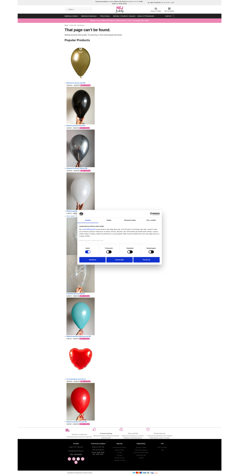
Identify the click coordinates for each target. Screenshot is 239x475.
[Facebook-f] (76, 462)
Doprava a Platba (156, 11)
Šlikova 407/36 (98, 447)
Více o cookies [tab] (151, 220)
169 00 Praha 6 (98, 450)
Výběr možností (85, 85)
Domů (66, 25)
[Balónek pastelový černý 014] (120, 105)
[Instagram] (82, 459)
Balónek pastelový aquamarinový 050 (78, 336)
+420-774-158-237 (76, 447)
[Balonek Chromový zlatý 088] (120, 63)
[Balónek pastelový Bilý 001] (120, 191)
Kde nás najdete (169, 11)
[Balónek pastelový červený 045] (120, 402)
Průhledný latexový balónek (75, 293)
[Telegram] (78, 459)
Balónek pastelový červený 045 (76, 422)
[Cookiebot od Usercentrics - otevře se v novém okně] (151, 213)
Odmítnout (92, 259)
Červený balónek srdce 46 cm (76, 379)
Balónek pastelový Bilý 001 (75, 211)
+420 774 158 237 (155, 2)
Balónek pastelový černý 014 (75, 125)
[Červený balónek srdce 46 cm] (120, 359)
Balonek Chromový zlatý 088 (75, 83)
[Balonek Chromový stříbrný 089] (120, 148)
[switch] (109, 251)
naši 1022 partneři (89, 229)
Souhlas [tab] (88, 220)
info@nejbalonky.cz (76, 451)
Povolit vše (146, 259)
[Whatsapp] (69, 459)
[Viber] (74, 459)
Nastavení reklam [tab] (130, 220)
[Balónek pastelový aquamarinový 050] (120, 316)
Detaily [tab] (109, 220)
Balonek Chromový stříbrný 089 (76, 168)
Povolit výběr (119, 259)
